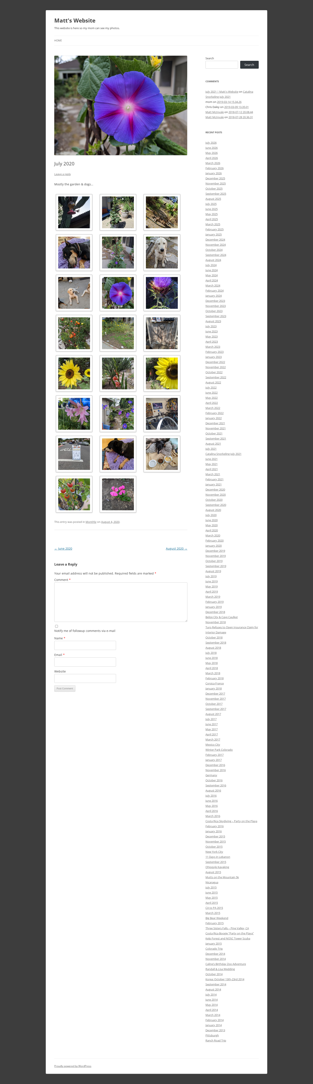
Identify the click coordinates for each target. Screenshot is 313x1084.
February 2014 (214, 1020)
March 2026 (212, 163)
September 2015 (215, 862)
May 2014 (211, 1005)
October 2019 (214, 561)
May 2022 (211, 398)
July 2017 (211, 719)
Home (58, 40)
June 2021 (211, 459)
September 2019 (215, 566)
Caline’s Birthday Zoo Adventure (225, 964)
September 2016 (215, 785)
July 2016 (211, 795)
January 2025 (213, 234)
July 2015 (211, 887)
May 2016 (211, 806)
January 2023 (213, 357)
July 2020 (211, 515)
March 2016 (212, 816)
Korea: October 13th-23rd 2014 (224, 979)
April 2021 (211, 469)
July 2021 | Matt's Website (221, 92)
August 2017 (213, 714)
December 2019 (215, 551)
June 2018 (211, 658)
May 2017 (211, 729)
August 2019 (213, 571)
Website (60, 671)
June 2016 (211, 801)
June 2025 (211, 209)
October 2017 (214, 704)
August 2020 (176, 548)
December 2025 (215, 178)
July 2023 (211, 326)
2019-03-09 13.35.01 (236, 107)
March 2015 (212, 913)
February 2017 (214, 755)
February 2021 (214, 479)
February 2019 (214, 602)
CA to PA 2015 (214, 908)
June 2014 (211, 1000)
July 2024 (211, 265)
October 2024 (214, 250)
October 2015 (214, 846)
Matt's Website (74, 20)
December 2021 (215, 423)
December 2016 (215, 765)
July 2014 (211, 994)
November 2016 (215, 770)
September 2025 (215, 194)
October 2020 (214, 500)
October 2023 (214, 311)
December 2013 (215, 1030)
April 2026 (211, 158)
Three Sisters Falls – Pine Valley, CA (227, 928)
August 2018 (213, 648)
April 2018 (211, 668)
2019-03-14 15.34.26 (229, 102)
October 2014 (214, 974)
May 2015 (211, 898)
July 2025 (211, 204)
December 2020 (215, 489)
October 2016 (214, 780)
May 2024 (211, 275)
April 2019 (211, 591)
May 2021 (211, 464)
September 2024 (215, 255)
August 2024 (213, 260)
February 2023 (214, 352)
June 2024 (211, 270)
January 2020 (213, 546)
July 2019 (211, 576)
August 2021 (213, 444)
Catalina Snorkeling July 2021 (223, 454)
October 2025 (214, 188)
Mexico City (212, 744)
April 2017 (211, 734)
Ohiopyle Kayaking (217, 867)
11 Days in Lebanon (217, 857)
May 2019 (211, 586)
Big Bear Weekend (216, 918)
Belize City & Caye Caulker (221, 617)
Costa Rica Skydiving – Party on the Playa (231, 821)
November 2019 (215, 556)
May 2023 (211, 336)
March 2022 (212, 408)
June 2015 (211, 892)
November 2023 (215, 306)
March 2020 (212, 535)
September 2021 (215, 438)
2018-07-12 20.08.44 (240, 112)
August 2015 (213, 872)
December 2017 (215, 693)
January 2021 (213, 484)
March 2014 (212, 1015)
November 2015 (215, 841)
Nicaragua (211, 882)
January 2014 (213, 1025)
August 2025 (213, 199)
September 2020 (215, 505)
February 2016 (214, 826)
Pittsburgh (212, 1035)
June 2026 (211, 148)
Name (59, 638)
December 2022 (215, 362)
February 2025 (214, 229)
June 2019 (211, 581)
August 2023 (213, 321)
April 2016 (211, 811)
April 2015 (211, 903)
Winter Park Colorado (219, 750)
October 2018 (214, 637)
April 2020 (211, 530)
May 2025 (211, 214)
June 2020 (63, 548)
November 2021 (215, 428)
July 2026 (211, 143)
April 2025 (211, 219)
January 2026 (213, 173)
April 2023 (211, 341)
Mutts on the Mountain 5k (222, 877)
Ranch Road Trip (215, 1040)
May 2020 (211, 525)
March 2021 (212, 474)
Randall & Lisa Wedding (220, 969)
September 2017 (215, 709)
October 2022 (214, 372)
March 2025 (212, 224)
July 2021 (211, 449)
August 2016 (213, 790)
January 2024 (213, 296)
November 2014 (215, 959)
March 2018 (212, 673)
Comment (62, 580)
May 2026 (211, 153)
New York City (214, 852)
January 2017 (213, 760)
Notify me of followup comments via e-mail (84, 631)
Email (59, 655)
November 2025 (215, 183)
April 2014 (211, 1010)
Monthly (91, 522)
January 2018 (213, 688)
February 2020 (214, 540)
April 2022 (211, 403)
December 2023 (215, 301)
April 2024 (211, 280)
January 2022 (213, 418)
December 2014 (215, 954)
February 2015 (214, 923)
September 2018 (215, 642)
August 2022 (213, 382)
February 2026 (214, 168)
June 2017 (211, 724)
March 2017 (212, 739)
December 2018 (215, 612)
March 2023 (212, 347)
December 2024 (215, 239)
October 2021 (214, 433)
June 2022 (211, 392)
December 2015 (215, 836)
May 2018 (211, 663)
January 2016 (213, 831)
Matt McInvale (214, 112)
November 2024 (215, 245)
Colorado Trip (214, 949)
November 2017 (215, 699)
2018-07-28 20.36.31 (240, 117)
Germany (211, 775)
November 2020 (215, 495)
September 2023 (215, 316)
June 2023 (211, 331)
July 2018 (211, 653)
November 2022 (215, 367)
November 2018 (215, 622)
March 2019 (212, 597)
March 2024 (212, 285)
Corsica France (214, 683)
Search (209, 58)
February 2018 (214, 678)
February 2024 (214, 290)
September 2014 (215, 984)
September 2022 (215, 377)
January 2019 (213, 607)
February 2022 (214, 413)
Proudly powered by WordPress (72, 1066)
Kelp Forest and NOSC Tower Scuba (227, 938)
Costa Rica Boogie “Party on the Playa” (229, 933)
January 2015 (213, 943)
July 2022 (211, 387)
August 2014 (213, 989)
